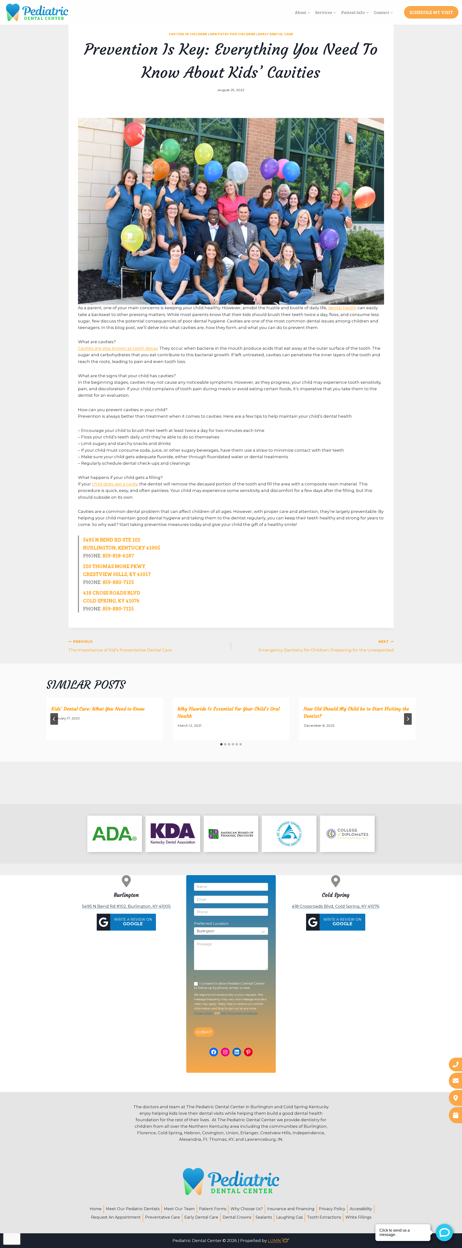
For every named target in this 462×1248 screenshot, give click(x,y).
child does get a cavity (114, 484)
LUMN (275, 1240)
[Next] (408, 719)
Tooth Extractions (324, 1217)
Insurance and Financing (290, 1209)
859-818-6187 (118, 555)
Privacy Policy (204, 1013)
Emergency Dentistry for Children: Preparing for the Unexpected (326, 646)
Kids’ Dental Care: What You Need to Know (98, 709)
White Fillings (358, 1217)
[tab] (221, 744)
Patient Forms (212, 1209)
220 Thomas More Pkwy (114, 566)
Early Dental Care (275, 34)
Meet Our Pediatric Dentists (133, 1209)
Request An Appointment (116, 1217)
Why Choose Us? (247, 1209)
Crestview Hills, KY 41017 (117, 573)
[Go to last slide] (54, 719)
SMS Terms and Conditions (238, 1013)
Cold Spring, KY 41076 (111, 600)
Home (96, 1209)
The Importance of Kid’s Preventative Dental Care (120, 646)
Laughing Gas (289, 1217)
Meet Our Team (179, 1209)
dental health (342, 307)
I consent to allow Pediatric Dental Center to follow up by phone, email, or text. (229, 985)
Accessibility (361, 1209)
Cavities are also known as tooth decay (118, 348)
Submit (204, 1032)
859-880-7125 (118, 581)
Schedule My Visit (431, 12)
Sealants (264, 1217)
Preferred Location (212, 923)
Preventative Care (162, 1217)
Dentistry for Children (233, 34)
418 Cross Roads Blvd (111, 592)
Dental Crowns (237, 1217)
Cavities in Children (188, 34)
